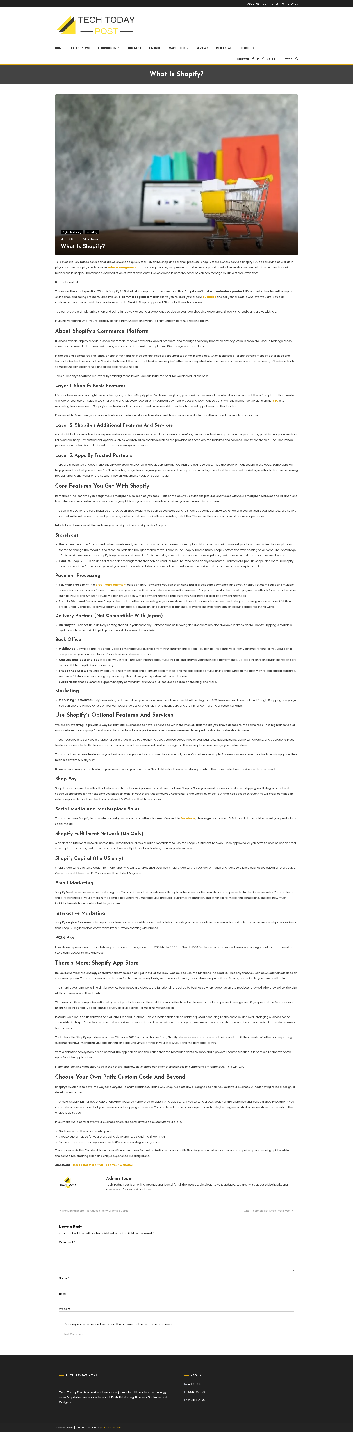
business (209, 297)
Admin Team (90, 239)
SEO (275, 400)
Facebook (187, 818)
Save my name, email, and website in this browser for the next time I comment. (119, 1324)
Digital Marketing (72, 232)
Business (134, 48)
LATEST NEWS (80, 48)
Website (65, 1309)
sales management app (125, 267)
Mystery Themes (111, 1427)
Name (64, 1278)
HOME (59, 48)
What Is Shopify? (83, 247)
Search (289, 58)
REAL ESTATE (224, 48)
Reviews (202, 48)
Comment (67, 1242)
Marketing (177, 48)
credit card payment (111, 585)
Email (63, 1294)
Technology (107, 48)
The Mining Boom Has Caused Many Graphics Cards (95, 1211)
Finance (155, 48)
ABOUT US (253, 4)
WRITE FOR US (289, 4)
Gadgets (247, 48)
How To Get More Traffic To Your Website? (102, 1165)
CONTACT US (270, 4)
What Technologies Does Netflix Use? (267, 1211)
